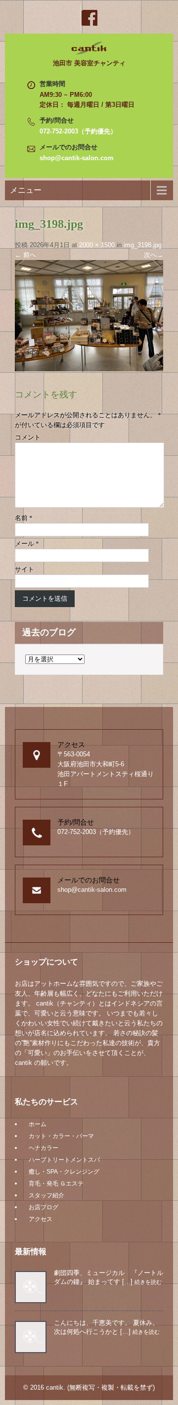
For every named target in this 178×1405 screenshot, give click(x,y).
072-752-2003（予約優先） (78, 131)
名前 (24, 518)
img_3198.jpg (143, 245)
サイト (24, 569)
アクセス (40, 1219)
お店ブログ (43, 1207)
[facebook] (89, 18)
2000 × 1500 (97, 245)
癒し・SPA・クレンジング (64, 1171)
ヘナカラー (43, 1147)
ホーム (37, 1124)
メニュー (26, 190)
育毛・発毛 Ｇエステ (56, 1183)
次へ (153, 255)
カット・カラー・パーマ (61, 1136)
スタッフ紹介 (46, 1195)
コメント (28, 437)
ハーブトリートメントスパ (64, 1159)
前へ (25, 255)
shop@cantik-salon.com (77, 158)
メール (27, 543)
